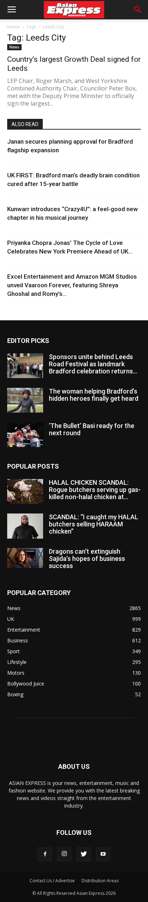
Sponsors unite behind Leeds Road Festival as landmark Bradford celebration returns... (93, 364)
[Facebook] (45, 854)
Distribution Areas (100, 881)
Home (13, 27)
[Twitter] (84, 854)
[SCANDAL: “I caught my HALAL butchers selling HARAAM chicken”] (25, 526)
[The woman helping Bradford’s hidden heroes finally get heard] (25, 400)
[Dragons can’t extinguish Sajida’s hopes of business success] (25, 558)
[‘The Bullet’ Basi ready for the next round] (25, 434)
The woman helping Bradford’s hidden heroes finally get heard (93, 394)
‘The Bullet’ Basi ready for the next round (91, 429)
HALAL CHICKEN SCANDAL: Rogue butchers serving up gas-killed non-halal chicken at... (95, 490)
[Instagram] (64, 854)
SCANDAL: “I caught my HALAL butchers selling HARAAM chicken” (93, 524)
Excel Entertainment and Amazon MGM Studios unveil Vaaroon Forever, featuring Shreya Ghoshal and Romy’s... (72, 285)
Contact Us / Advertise (52, 881)
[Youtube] (103, 854)
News (14, 47)
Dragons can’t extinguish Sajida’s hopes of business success (87, 558)
